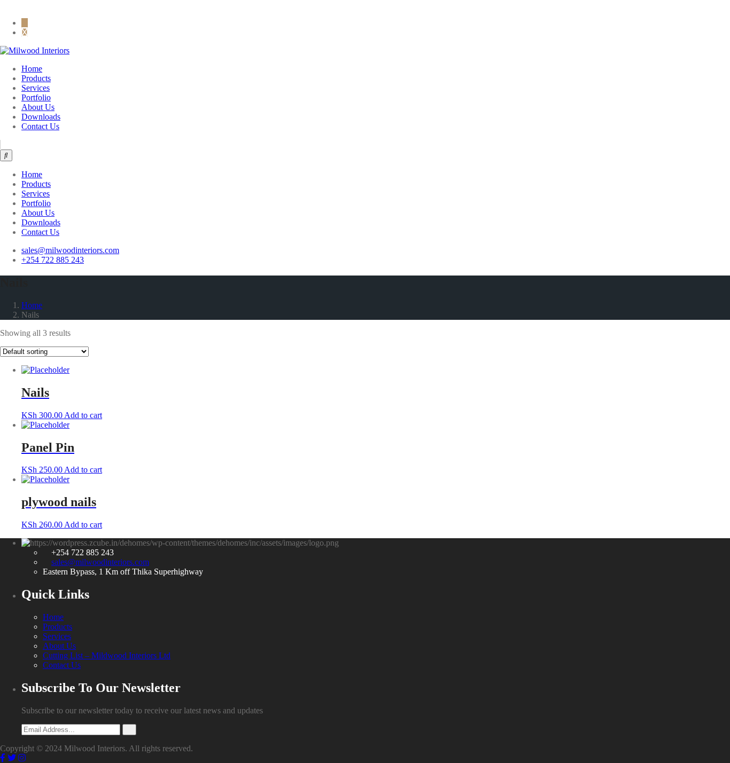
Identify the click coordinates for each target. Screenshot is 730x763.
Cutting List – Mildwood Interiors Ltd (106, 655)
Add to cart (83, 415)
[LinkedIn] (11, 4)
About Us (38, 107)
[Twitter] (21, 4)
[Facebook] (2, 4)
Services (35, 87)
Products (36, 78)
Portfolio (36, 97)
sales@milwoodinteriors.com (100, 562)
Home (31, 68)
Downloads (40, 116)
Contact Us (40, 126)
